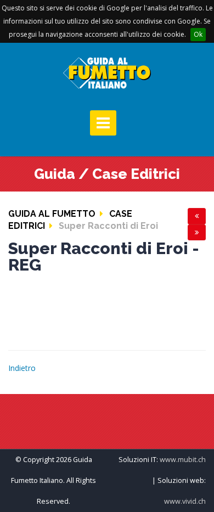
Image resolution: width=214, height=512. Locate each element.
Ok (198, 34)
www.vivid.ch (185, 501)
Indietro (22, 368)
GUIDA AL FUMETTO (51, 214)
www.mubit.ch (183, 459)
